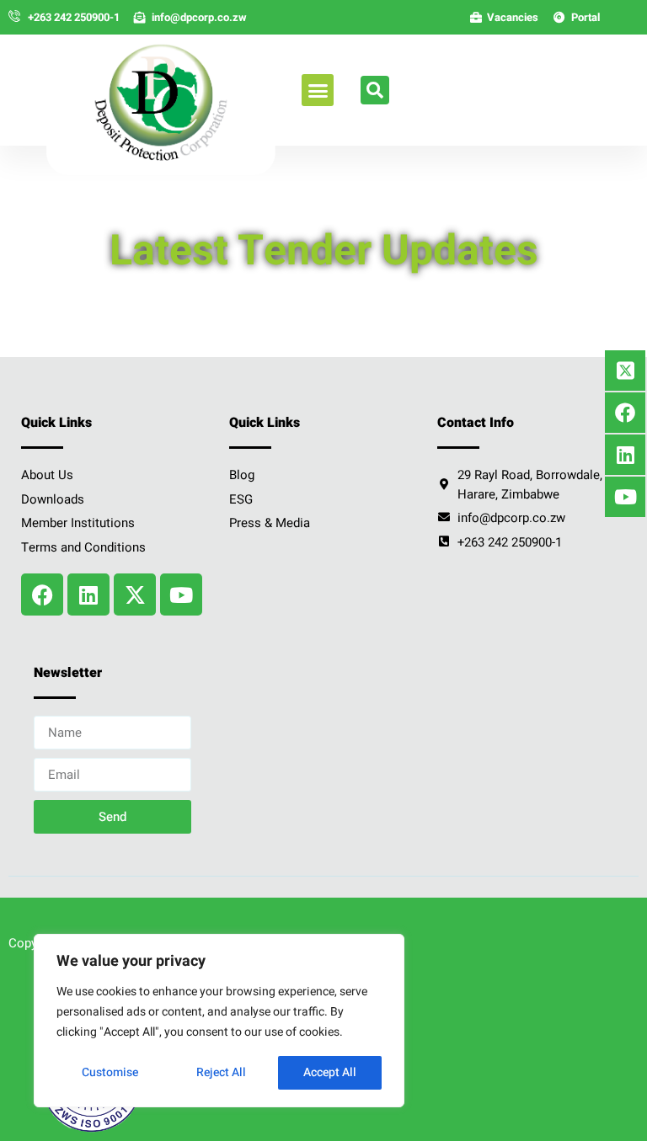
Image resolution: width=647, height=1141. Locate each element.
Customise (110, 1072)
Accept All (329, 1072)
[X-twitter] (135, 594)
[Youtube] (181, 594)
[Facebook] (42, 594)
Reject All (221, 1072)
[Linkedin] (88, 594)
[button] (318, 90)
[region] (219, 1020)
